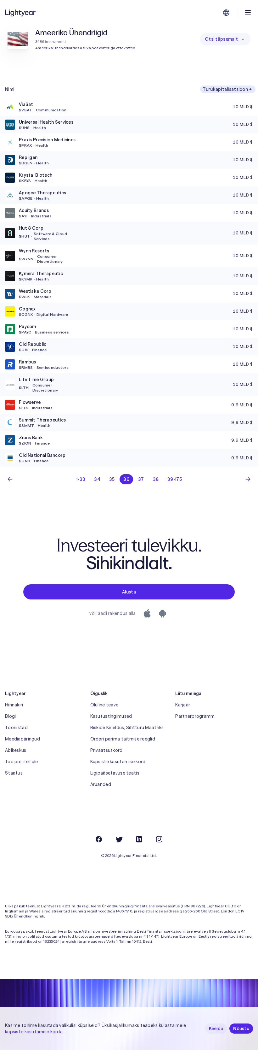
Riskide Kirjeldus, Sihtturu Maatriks (127, 727)
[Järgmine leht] (248, 479)
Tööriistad (16, 727)
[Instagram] (159, 839)
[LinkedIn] (139, 839)
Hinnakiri (14, 705)
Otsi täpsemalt (221, 39)
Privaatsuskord (106, 750)
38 (156, 479)
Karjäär (182, 705)
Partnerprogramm (195, 716)
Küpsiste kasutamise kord (118, 761)
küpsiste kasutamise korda (34, 1032)
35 (112, 479)
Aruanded (100, 784)
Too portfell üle (21, 761)
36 (126, 479)
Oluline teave (104, 705)
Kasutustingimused (111, 716)
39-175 (174, 479)
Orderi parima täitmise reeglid (122, 739)
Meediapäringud (22, 739)
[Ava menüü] (248, 13)
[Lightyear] (20, 12)
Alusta (129, 592)
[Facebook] (99, 839)
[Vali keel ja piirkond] (226, 12)
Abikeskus (15, 750)
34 (97, 479)
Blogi (10, 716)
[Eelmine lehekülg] (10, 479)
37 (141, 479)
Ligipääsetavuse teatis (114, 773)
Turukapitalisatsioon (225, 89)
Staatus (14, 773)
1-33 (80, 479)
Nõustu (241, 1028)
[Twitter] (119, 839)
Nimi (9, 89)
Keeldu (216, 1028)
